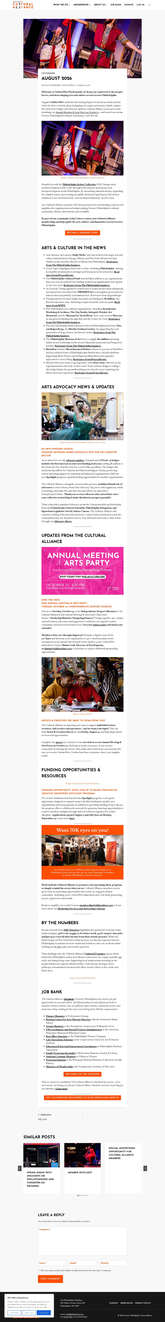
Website (105, 1263)
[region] (29, 1306)
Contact (113, 1303)
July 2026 (44, 1117)
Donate (128, 5)
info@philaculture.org (75, 1314)
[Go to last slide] (20, 1168)
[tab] (78, 1195)
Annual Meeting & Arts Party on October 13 (77, 112)
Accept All (44, 1313)
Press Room (126, 1303)
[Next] (145, 1168)
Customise (14, 1313)
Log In (141, 6)
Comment (45, 1229)
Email (73, 1263)
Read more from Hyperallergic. (90, 359)
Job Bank (116, 6)
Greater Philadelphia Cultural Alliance (59, 85)
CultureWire (48, 73)
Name (42, 1263)
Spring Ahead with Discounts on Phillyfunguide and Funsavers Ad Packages (40, 1179)
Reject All (29, 1313)
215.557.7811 (67, 1317)
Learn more (61, 1088)
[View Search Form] (149, 5)
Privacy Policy (143, 1303)
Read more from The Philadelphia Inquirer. (87, 285)
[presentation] (41, 1155)
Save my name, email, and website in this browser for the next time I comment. (76, 1270)
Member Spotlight (80, 1173)
